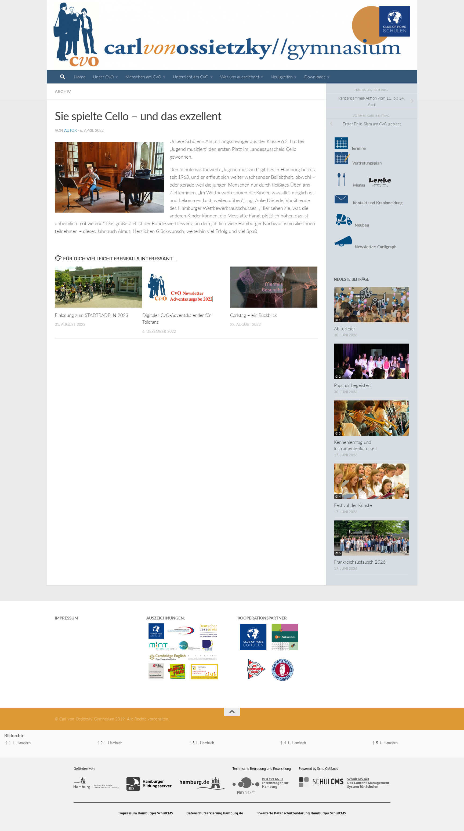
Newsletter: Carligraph (375, 246)
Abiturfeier (344, 328)
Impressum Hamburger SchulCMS (145, 813)
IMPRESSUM (66, 617)
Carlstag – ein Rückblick (253, 315)
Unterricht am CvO (191, 76)
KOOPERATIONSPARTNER (262, 617)
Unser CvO (103, 76)
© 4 (338, 496)
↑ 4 (283, 743)
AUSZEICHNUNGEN (165, 617)
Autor (70, 130)
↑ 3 (192, 743)
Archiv (63, 91)
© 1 (338, 320)
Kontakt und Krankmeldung (376, 202)
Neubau (362, 225)
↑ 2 (100, 743)
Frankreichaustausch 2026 (360, 562)
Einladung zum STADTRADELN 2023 (91, 315)
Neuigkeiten (282, 76)
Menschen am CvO (143, 76)
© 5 (338, 553)
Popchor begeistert (352, 385)
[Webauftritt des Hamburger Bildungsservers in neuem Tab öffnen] (148, 784)
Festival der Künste (353, 505)
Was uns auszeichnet (239, 76)
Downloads (314, 76)
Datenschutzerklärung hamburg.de (214, 813)
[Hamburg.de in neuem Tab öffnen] (202, 784)
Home (79, 76)
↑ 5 (375, 743)
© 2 (338, 376)
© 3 (338, 433)
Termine (358, 147)
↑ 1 (8, 743)
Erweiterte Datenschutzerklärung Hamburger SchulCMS (301, 813)
